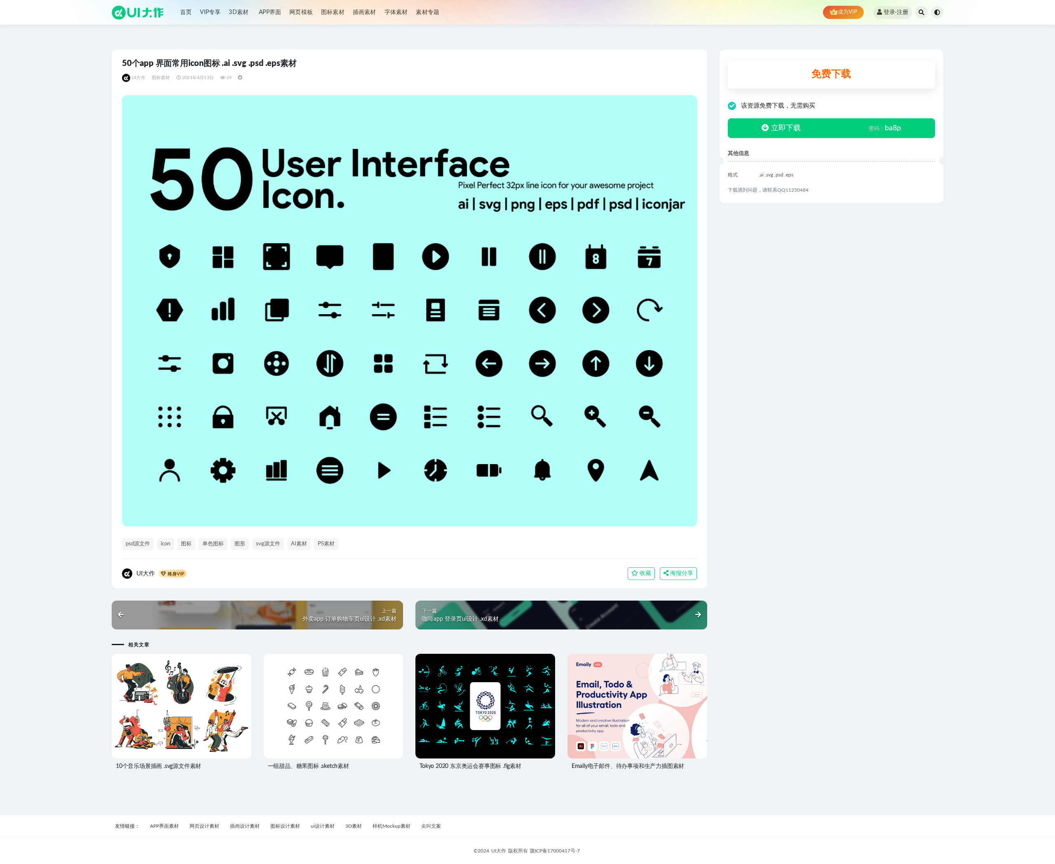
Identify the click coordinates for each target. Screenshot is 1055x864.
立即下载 (785, 128)
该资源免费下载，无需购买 (778, 106)
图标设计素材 (285, 826)
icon (165, 544)
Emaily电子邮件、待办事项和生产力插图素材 (628, 766)
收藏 (644, 573)
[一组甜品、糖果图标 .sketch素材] (333, 706)
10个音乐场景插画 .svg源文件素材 (158, 766)
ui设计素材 (323, 826)
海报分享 (680, 573)
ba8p (885, 128)
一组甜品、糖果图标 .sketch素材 (308, 766)
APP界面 (270, 12)
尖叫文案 (431, 826)
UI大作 (138, 77)
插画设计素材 (245, 826)
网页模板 (301, 12)
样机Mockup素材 (391, 826)
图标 (186, 544)
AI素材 (299, 544)
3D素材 (239, 12)
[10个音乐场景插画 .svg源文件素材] (181, 706)
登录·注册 (896, 12)
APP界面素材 (164, 826)
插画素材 (364, 12)
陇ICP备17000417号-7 (555, 850)
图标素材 (333, 12)
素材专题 (427, 12)
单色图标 (213, 544)
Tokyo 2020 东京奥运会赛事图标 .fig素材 (470, 766)
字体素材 (396, 12)
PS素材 (326, 544)
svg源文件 (268, 544)
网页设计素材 (204, 826)
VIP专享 (210, 12)
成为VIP (847, 12)
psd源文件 (138, 544)
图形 (239, 544)
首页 (186, 12)
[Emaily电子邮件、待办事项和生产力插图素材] (637, 706)
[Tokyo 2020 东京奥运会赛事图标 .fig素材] (485, 706)
